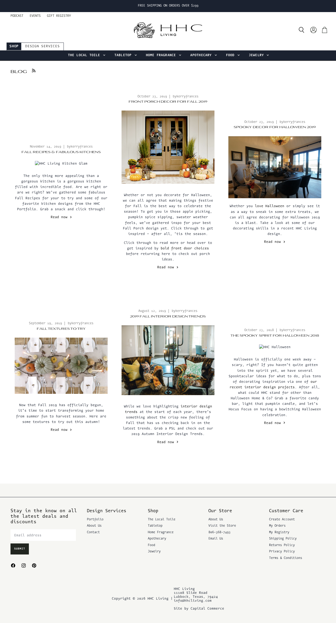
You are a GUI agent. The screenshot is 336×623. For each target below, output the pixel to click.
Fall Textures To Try (61, 329)
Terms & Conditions (285, 558)
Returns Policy (282, 545)
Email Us (215, 538)
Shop (14, 46)
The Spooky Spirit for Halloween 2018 (274, 336)
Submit (19, 549)
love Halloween (269, 206)
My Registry (279, 532)
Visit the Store (222, 525)
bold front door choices (185, 248)
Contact (93, 532)
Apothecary (202, 55)
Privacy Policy (282, 551)
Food (231, 55)
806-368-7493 (219, 532)
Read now (60, 217)
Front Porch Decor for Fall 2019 (168, 102)
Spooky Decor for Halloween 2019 (275, 127)
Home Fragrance (162, 55)
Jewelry (257, 55)
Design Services (42, 46)
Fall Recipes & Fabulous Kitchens (61, 152)
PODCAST (16, 16)
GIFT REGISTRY (59, 16)
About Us (94, 525)
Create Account (282, 519)
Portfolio (95, 519)
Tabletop (124, 55)
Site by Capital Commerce (199, 608)
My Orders (277, 525)
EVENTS (35, 16)
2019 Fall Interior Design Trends (168, 316)
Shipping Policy (283, 538)
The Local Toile (85, 55)
